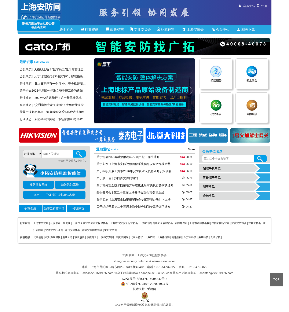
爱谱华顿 (215, 237)
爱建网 (151, 289)
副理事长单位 (211, 168)
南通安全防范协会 (92, 230)
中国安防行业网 (220, 223)
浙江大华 (67, 237)
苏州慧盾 (79, 237)
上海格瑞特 (163, 237)
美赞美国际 (122, 237)
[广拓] (144, 46)
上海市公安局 (40, 223)
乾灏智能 (177, 237)
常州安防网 (110, 230)
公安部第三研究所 (60, 223)
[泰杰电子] (102, 141)
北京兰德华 (136, 237)
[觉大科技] (166, 141)
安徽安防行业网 (54, 230)
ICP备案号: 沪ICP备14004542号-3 (144, 278)
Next (192, 90)
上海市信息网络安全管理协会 (156, 223)
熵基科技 (203, 237)
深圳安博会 (254, 223)
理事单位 (208, 186)
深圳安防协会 (238, 223)
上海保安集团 (106, 237)
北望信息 (38, 237)
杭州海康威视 (53, 237)
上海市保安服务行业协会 (124, 223)
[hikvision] (39, 141)
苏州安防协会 (72, 230)
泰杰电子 (92, 237)
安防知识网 (181, 223)
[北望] (250, 141)
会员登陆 (248, 6)
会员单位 (208, 195)
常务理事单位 (211, 177)
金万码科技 (190, 237)
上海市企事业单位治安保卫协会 (90, 223)
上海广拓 (150, 237)
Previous (97, 90)
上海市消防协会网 (199, 223)
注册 (263, 6)
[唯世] (208, 141)
